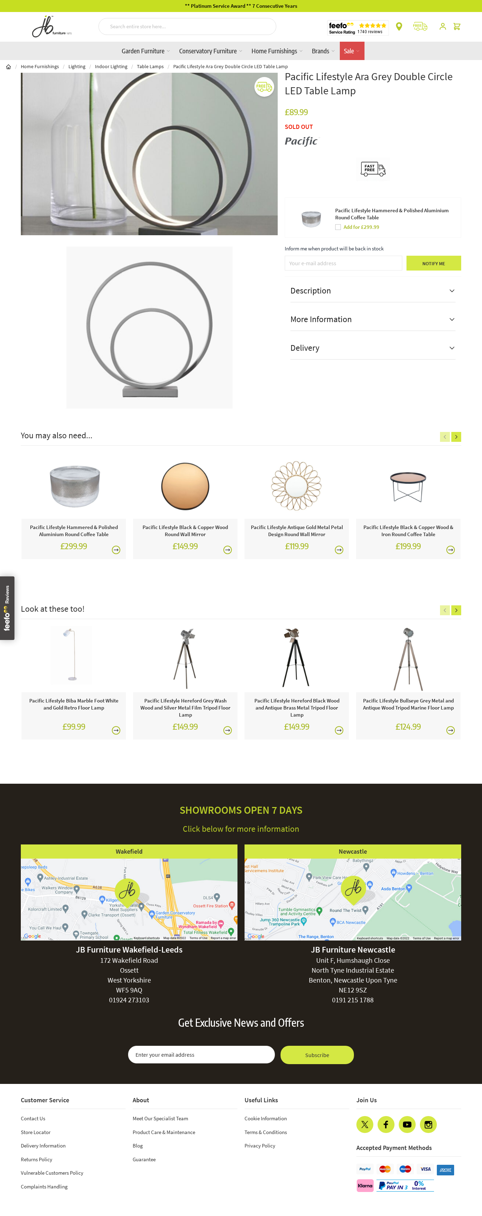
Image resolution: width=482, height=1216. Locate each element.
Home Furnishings (275, 51)
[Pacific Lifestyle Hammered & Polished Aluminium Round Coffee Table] (74, 486)
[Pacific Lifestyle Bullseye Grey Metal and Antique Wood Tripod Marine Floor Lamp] (408, 659)
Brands (321, 51)
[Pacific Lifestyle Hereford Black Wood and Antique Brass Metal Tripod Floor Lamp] (297, 659)
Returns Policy (36, 1159)
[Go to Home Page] (8, 66)
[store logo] (52, 26)
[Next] (456, 437)
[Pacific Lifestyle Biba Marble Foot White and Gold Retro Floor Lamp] (74, 659)
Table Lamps (150, 66)
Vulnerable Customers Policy (52, 1172)
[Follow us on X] (364, 1124)
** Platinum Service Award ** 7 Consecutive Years (241, 5)
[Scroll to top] (462, 1167)
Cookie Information (266, 1118)
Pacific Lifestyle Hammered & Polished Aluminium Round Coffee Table (392, 214)
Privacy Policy (260, 1145)
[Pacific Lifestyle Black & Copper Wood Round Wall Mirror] (185, 486)
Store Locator (35, 1132)
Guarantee (144, 1159)
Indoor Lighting (111, 66)
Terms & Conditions (266, 1132)
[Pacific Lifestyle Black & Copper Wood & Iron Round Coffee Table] (408, 486)
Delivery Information (43, 1145)
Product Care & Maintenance (164, 1132)
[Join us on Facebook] (386, 1124)
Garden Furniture (144, 51)
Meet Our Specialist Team (160, 1118)
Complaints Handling (44, 1186)
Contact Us (33, 1118)
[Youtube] (407, 1124)
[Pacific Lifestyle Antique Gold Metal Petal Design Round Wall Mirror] (297, 486)
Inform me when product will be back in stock (334, 248)
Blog (138, 1145)
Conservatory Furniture (208, 51)
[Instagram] (428, 1124)
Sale (349, 51)
